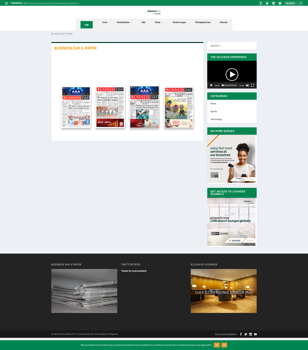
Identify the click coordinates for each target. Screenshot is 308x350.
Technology (216, 119)
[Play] (211, 85)
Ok (216, 345)
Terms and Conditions (226, 334)
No (224, 345)
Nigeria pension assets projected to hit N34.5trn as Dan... (52, 3)
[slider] (229, 85)
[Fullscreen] (252, 85)
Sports (213, 111)
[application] (232, 75)
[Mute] (247, 85)
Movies (157, 22)
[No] (304, 345)
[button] (232, 74)
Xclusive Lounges (179, 22)
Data (143, 22)
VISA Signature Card (202, 22)
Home (104, 22)
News (213, 103)
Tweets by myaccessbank (133, 270)
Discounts (223, 22)
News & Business (123, 22)
